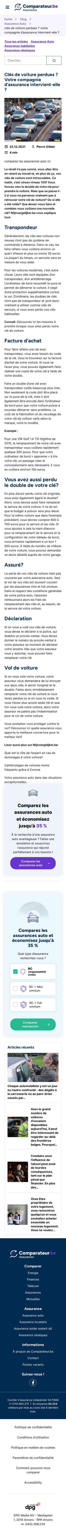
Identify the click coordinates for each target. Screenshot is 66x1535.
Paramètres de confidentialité (33, 1457)
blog (23, 19)
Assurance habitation (19, 46)
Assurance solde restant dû (33, 1328)
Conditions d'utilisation (33, 1437)
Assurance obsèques (19, 50)
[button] (33, 863)
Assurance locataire (33, 1322)
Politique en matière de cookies (33, 1447)
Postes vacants (33, 1364)
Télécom (33, 1286)
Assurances (33, 1292)
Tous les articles (16, 41)
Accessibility (33, 1482)
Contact (33, 1358)
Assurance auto (33, 1315)
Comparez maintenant (30, 1024)
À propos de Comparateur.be (33, 1351)
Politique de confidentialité (33, 1427)
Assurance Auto (15, 23)
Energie (33, 1273)
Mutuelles (33, 1299)
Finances (33, 1279)
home (8, 19)
